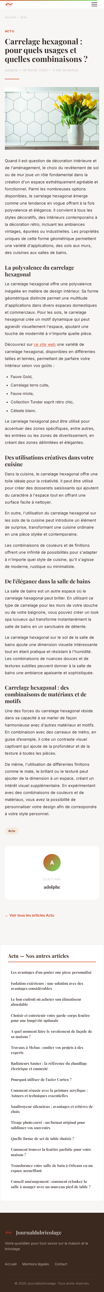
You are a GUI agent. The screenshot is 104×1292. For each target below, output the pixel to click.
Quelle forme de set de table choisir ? (42, 1138)
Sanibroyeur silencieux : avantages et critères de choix (52, 1109)
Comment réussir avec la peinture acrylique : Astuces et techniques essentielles (49, 1093)
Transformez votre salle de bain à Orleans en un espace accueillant (52, 1168)
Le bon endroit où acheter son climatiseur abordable (46, 1002)
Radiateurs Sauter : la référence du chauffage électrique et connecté (49, 1066)
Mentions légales (35, 1264)
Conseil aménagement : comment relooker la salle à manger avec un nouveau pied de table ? (50, 1184)
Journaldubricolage (38, 1232)
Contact (61, 1264)
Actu (23, 17)
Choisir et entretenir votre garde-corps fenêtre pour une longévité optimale (50, 1018)
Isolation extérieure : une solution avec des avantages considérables (47, 986)
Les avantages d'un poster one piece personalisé (51, 972)
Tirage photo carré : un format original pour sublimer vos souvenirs (48, 1125)
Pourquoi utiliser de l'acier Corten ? (41, 1079)
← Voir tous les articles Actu (29, 915)
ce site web (45, 344)
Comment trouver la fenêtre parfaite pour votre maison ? (51, 1152)
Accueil (10, 17)
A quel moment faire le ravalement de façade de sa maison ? (51, 1034)
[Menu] (94, 4)
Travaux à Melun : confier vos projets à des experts (47, 1050)
